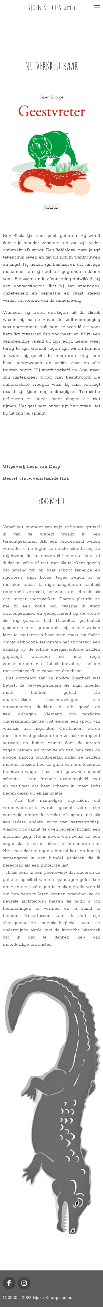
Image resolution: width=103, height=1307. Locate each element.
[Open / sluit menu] (96, 7)
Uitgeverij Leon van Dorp (31, 466)
